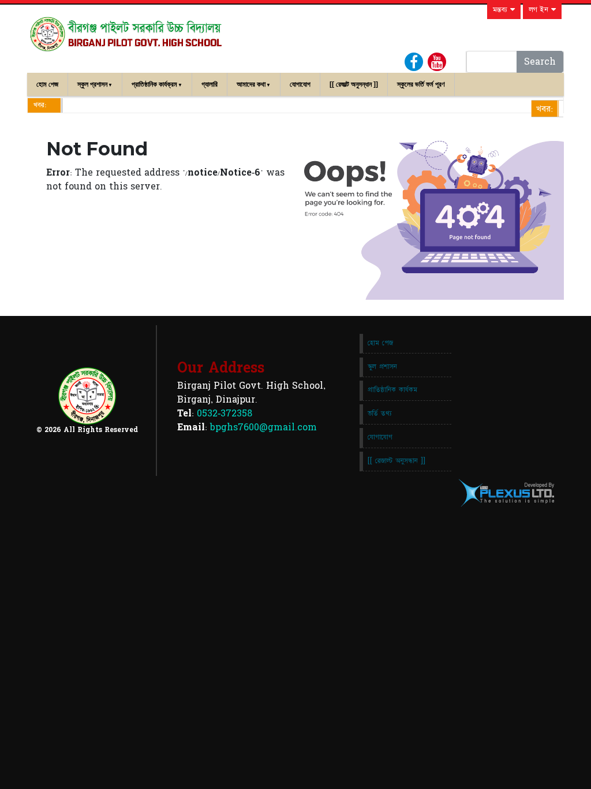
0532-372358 (224, 413)
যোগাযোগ (300, 84)
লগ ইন (540, 9)
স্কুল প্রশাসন (92, 84)
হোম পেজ (47, 84)
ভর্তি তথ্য (380, 413)
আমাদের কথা (251, 84)
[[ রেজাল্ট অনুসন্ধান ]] (354, 84)
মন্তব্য (501, 9)
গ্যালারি (209, 84)
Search (540, 62)
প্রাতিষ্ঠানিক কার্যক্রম (154, 84)
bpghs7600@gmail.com (263, 427)
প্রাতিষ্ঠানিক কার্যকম (392, 389)
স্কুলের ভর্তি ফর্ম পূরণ (421, 84)
